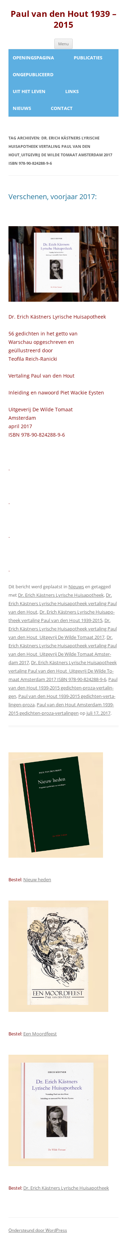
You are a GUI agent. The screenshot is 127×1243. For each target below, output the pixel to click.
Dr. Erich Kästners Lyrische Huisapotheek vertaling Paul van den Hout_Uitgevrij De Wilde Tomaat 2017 (62, 628)
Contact (62, 108)
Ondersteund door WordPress (37, 1230)
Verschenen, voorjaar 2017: (52, 196)
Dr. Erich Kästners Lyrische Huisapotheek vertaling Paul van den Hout (62, 603)
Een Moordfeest (40, 1034)
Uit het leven (29, 91)
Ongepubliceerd (33, 74)
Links (72, 91)
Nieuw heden (37, 879)
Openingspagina (33, 57)
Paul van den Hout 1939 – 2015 (63, 19)
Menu (63, 43)
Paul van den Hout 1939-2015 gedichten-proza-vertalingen (62, 687)
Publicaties (88, 57)
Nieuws (22, 108)
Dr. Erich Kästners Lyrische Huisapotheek (61, 595)
